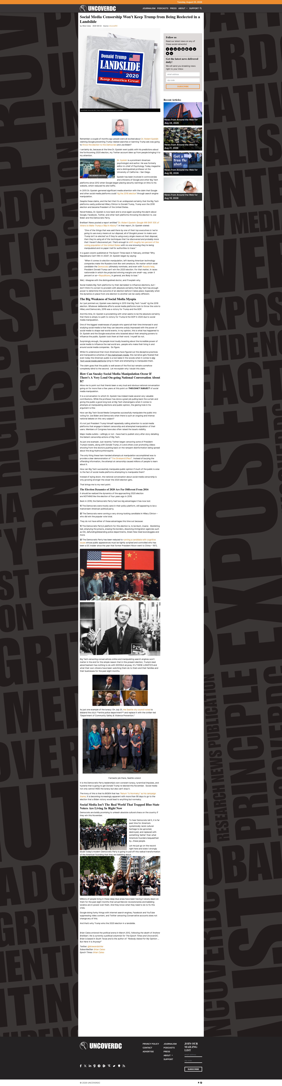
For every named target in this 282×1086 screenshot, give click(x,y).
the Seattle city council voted (136, 709)
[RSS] (171, 53)
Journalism (148, 8)
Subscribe (183, 86)
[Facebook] (167, 49)
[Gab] (179, 49)
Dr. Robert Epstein (149, 139)
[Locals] (167, 53)
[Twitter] (171, 49)
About (182, 8)
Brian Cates (99, 949)
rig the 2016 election (126, 193)
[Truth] (190, 49)
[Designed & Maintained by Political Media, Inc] (199, 1083)
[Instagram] (175, 49)
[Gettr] (194, 49)
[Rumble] (186, 49)
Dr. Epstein (122, 160)
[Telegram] (183, 49)
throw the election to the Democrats (99, 145)
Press (173, 8)
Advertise (148, 1051)
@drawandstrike (95, 946)
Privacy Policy (151, 1044)
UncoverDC (98, 8)
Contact (147, 1048)
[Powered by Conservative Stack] (201, 1083)
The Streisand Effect (121, 458)
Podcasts (162, 8)
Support (194, 8)
